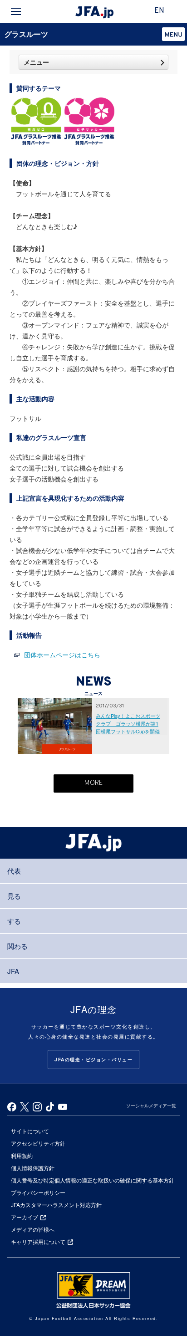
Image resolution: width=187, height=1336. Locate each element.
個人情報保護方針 (32, 1168)
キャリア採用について (38, 1241)
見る (14, 896)
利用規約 (22, 1155)
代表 (14, 870)
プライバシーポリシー (38, 1192)
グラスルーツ (26, 34)
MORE (93, 783)
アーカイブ (24, 1217)
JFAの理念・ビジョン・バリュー (93, 1059)
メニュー (36, 62)
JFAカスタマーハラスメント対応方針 (56, 1204)
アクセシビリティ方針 (38, 1143)
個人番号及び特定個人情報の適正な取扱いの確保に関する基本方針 (92, 1180)
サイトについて (30, 1131)
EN (159, 10)
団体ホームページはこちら (62, 654)
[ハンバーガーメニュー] (16, 11)
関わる (17, 946)
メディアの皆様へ (32, 1229)
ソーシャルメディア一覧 (151, 1105)
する (14, 921)
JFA (13, 971)
